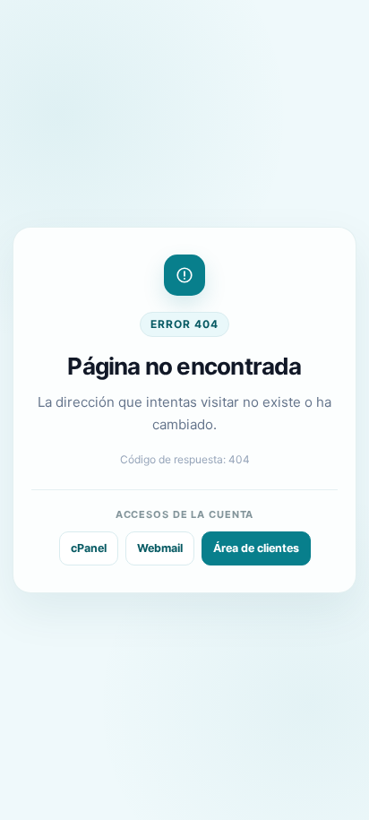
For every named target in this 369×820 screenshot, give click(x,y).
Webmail (160, 548)
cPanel (89, 548)
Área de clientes (256, 548)
